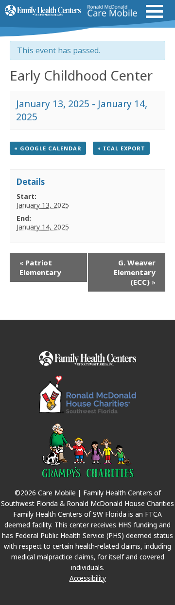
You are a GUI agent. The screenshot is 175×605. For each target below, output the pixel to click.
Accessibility (88, 578)
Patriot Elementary (40, 267)
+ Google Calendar (48, 148)
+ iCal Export (121, 148)
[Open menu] (154, 11)
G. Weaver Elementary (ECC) (135, 272)
